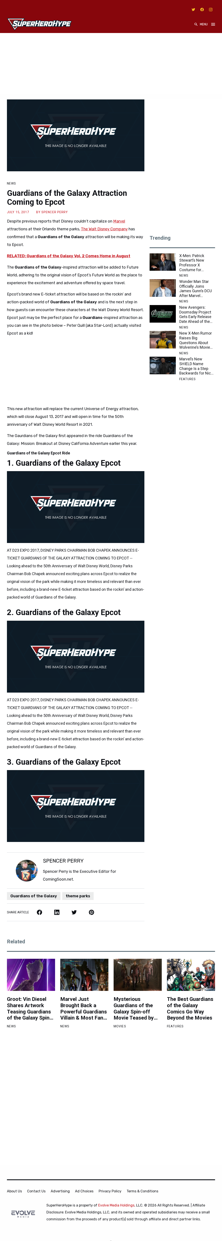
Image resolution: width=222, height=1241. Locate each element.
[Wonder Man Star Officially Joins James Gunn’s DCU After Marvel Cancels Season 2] (163, 288)
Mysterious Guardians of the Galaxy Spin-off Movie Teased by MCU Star (134, 1008)
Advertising (60, 1191)
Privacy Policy (110, 1191)
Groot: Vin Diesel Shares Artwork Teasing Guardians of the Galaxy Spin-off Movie (29, 1008)
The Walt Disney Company (104, 229)
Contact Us (36, 1191)
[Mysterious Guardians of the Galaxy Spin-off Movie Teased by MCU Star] (138, 975)
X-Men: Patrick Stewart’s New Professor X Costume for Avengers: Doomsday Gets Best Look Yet (193, 262)
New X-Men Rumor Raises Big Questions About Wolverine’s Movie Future (195, 340)
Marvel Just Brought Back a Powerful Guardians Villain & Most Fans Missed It (83, 1008)
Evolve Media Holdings (116, 1205)
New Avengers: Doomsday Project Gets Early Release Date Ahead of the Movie (195, 314)
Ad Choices (84, 1191)
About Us (14, 1191)
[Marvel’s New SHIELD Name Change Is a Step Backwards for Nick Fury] (163, 365)
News (11, 183)
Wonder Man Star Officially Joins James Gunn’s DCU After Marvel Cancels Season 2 (195, 288)
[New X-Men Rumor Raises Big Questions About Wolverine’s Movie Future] (163, 339)
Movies (120, 1026)
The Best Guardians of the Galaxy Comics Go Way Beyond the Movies (190, 1008)
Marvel (119, 221)
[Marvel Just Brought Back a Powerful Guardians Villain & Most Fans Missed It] (84, 975)
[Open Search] (196, 24)
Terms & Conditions (142, 1191)
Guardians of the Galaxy (33, 896)
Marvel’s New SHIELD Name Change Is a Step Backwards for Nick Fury (196, 366)
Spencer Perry (54, 212)
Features (187, 379)
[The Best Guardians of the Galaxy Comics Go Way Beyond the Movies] (191, 975)
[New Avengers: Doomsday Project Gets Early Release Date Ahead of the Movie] (163, 314)
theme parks (78, 896)
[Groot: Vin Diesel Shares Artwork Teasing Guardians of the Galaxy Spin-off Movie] (31, 975)
